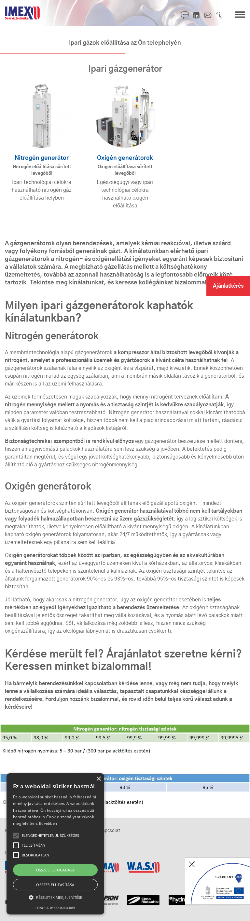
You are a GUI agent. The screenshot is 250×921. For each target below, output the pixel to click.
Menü (240, 15)
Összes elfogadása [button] (55, 870)
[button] (55, 897)
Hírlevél (185, 15)
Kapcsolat (208, 15)
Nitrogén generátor (42, 158)
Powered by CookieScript (55, 908)
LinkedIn (196, 15)
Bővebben (48, 823)
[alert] (55, 843)
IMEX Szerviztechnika (22, 13)
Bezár (192, 864)
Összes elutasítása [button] (55, 884)
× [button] (98, 779)
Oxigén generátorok (125, 158)
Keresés (219, 15)
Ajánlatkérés (228, 286)
